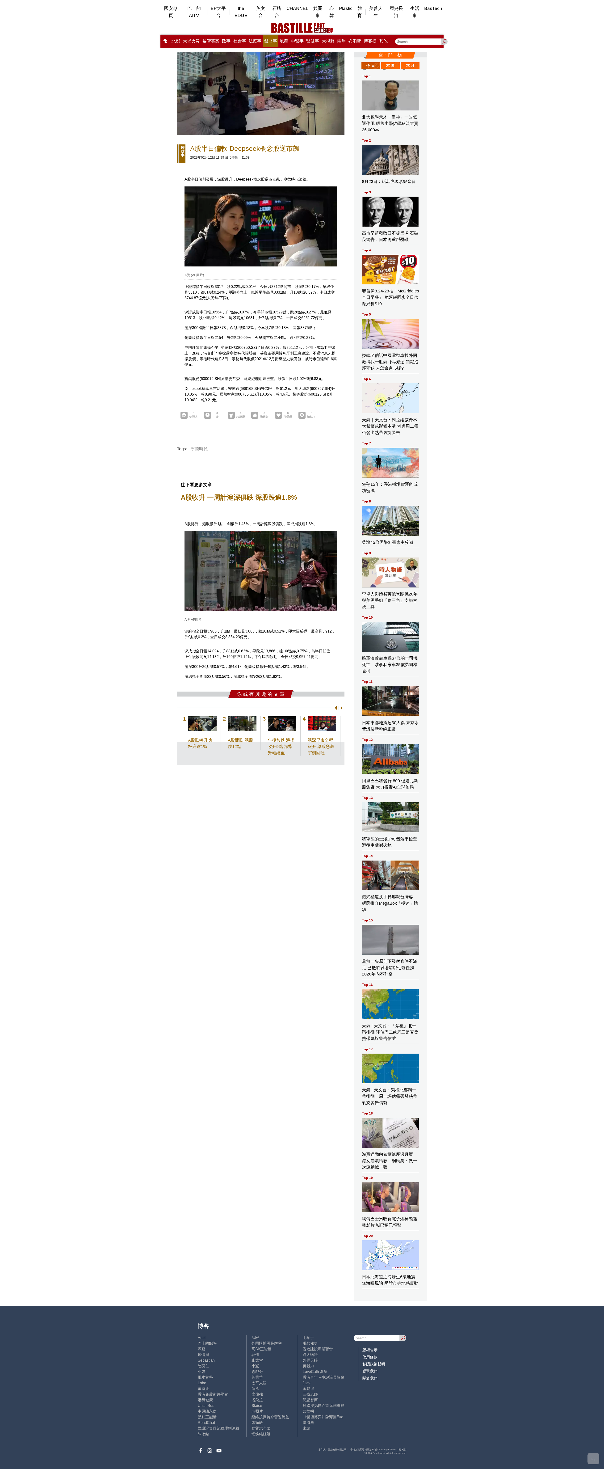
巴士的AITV (194, 12)
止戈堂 (257, 1360)
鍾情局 (203, 1355)
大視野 (328, 41)
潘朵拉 (257, 1400)
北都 (176, 41)
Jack (306, 1383)
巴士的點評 (207, 1343)
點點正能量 (207, 1417)
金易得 (308, 1389)
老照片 (257, 1411)
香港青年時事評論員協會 (323, 1377)
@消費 (354, 41)
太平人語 (259, 1383)
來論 (306, 1428)
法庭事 (255, 41)
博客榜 (370, 41)
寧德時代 (199, 449)
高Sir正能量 (261, 1349)
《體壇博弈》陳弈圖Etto (323, 1417)
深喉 (255, 1338)
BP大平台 (218, 12)
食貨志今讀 (261, 1428)
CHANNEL (297, 8)
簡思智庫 (310, 1400)
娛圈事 (317, 12)
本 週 (390, 65)
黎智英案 (210, 41)
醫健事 (312, 41)
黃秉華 (257, 1377)
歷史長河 (396, 12)
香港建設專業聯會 (318, 1349)
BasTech (433, 8)
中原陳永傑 (207, 1411)
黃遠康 (203, 1389)
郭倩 (255, 1355)
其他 (383, 41)
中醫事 (297, 41)
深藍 (201, 1349)
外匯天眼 (310, 1360)
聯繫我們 (370, 1371)
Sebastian (206, 1360)
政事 (226, 41)
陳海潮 (308, 1423)
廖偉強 (257, 1394)
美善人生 (375, 12)
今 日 (370, 65)
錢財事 (270, 41)
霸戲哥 (257, 1372)
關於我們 (370, 1378)
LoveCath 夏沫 (315, 1372)
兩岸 (341, 41)
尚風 (255, 1389)
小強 (201, 1372)
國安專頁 (170, 12)
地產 (284, 41)
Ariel (202, 1338)
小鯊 (255, 1366)
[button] (335, 708)
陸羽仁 (203, 1366)
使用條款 (370, 1357)
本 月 (410, 65)
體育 (359, 12)
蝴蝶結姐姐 (261, 1434)
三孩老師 (310, 1394)
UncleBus (206, 1406)
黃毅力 (308, 1366)
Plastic (345, 8)
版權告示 (370, 1350)
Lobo (202, 1383)
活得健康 (205, 1400)
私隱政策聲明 (373, 1364)
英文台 (260, 12)
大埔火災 (191, 41)
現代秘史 (310, 1343)
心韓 (331, 12)
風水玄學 (205, 1377)
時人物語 (310, 1355)
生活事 (414, 12)
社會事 (239, 41)
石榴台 (276, 12)
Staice (257, 1406)
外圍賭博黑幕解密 (267, 1343)
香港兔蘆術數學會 (213, 1394)
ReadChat (206, 1423)
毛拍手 (308, 1338)
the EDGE (241, 12)
